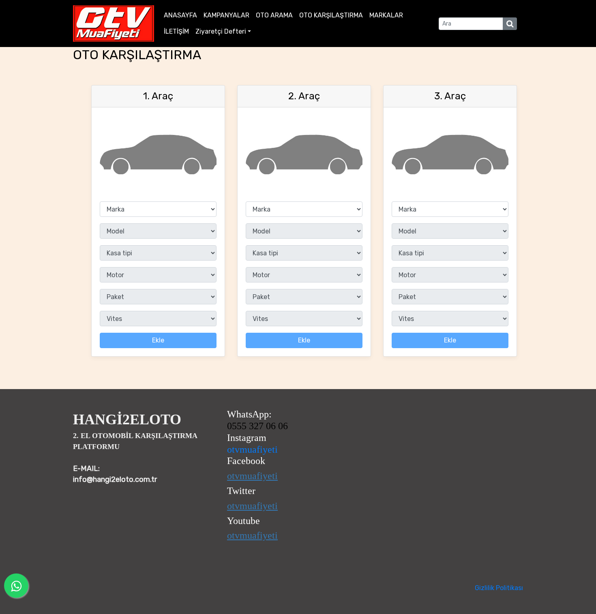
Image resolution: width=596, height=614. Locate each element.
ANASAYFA (180, 15)
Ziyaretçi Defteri (220, 31)
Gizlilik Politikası (499, 588)
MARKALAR (386, 15)
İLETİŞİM (176, 31)
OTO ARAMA (274, 15)
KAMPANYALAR (226, 15)
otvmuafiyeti (252, 449)
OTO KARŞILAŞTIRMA (331, 15)
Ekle (158, 340)
